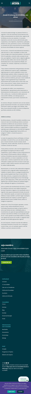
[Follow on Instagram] (4, 363)
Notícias (15, 13)
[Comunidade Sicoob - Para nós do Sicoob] (15, 3)
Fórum (4, 304)
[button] (2, 3)
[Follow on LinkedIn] (6, 363)
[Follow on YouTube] (8, 363)
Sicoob (20, 21)
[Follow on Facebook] (3, 363)
